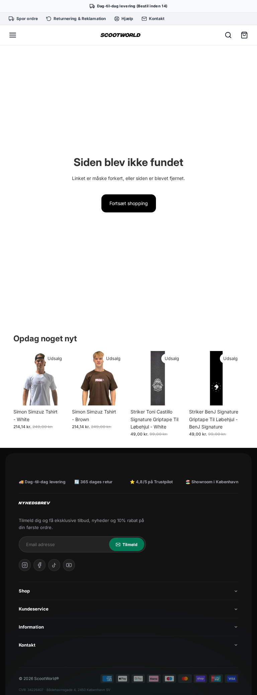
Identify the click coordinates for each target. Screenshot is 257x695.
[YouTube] (69, 565)
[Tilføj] (175, 395)
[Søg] (228, 35)
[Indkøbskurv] (244, 35)
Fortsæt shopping (128, 203)
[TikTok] (54, 565)
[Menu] (12, 35)
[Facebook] (39, 565)
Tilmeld (130, 544)
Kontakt (27, 645)
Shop (24, 590)
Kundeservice (34, 609)
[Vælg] (58, 395)
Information (31, 627)
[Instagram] (25, 565)
